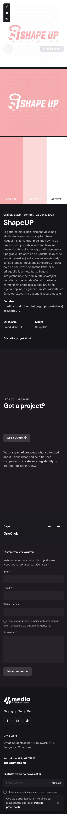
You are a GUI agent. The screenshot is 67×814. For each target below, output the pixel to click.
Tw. (20, 711)
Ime (6, 571)
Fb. (5, 711)
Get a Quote (15, 437)
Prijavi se (55, 783)
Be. (29, 711)
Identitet (28, 214)
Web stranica (11, 604)
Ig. (12, 711)
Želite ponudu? (52, 48)
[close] (58, 803)
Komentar (10, 632)
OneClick (10, 533)
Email (7, 588)
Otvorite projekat (15, 338)
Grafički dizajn (12, 214)
